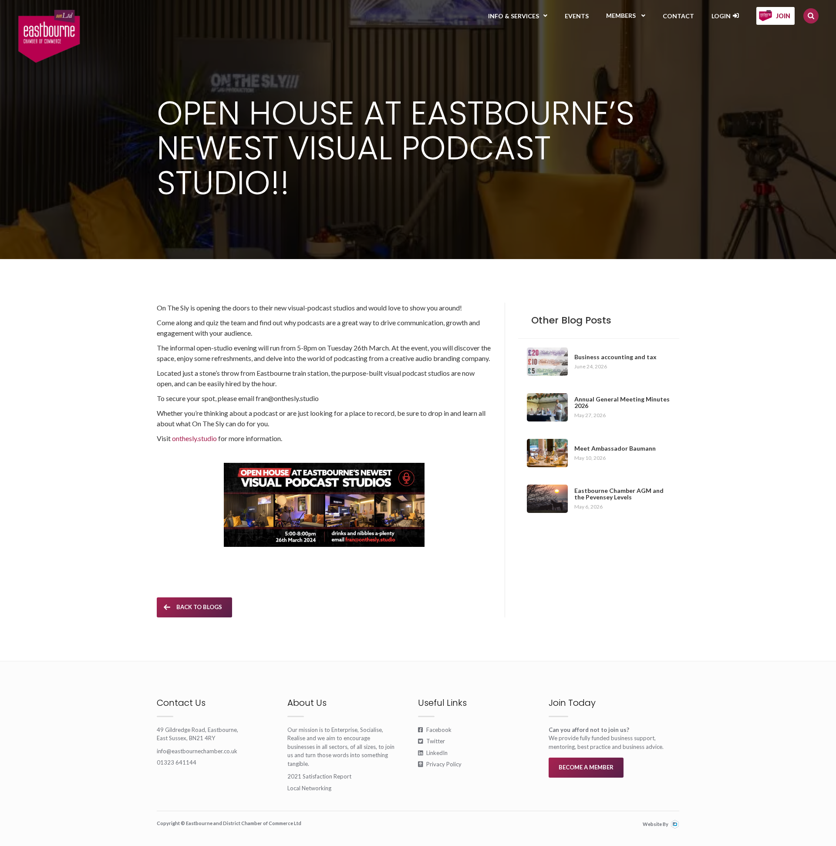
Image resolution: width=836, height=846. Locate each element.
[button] (517, 16)
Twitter (431, 741)
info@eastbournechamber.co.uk (197, 751)
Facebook (435, 729)
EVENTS (577, 16)
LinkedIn (433, 752)
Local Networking (309, 788)
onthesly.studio (195, 438)
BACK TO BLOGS (199, 606)
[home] (49, 36)
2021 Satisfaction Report (319, 776)
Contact (678, 16)
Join (783, 16)
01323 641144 (176, 762)
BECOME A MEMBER (586, 767)
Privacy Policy (440, 764)
